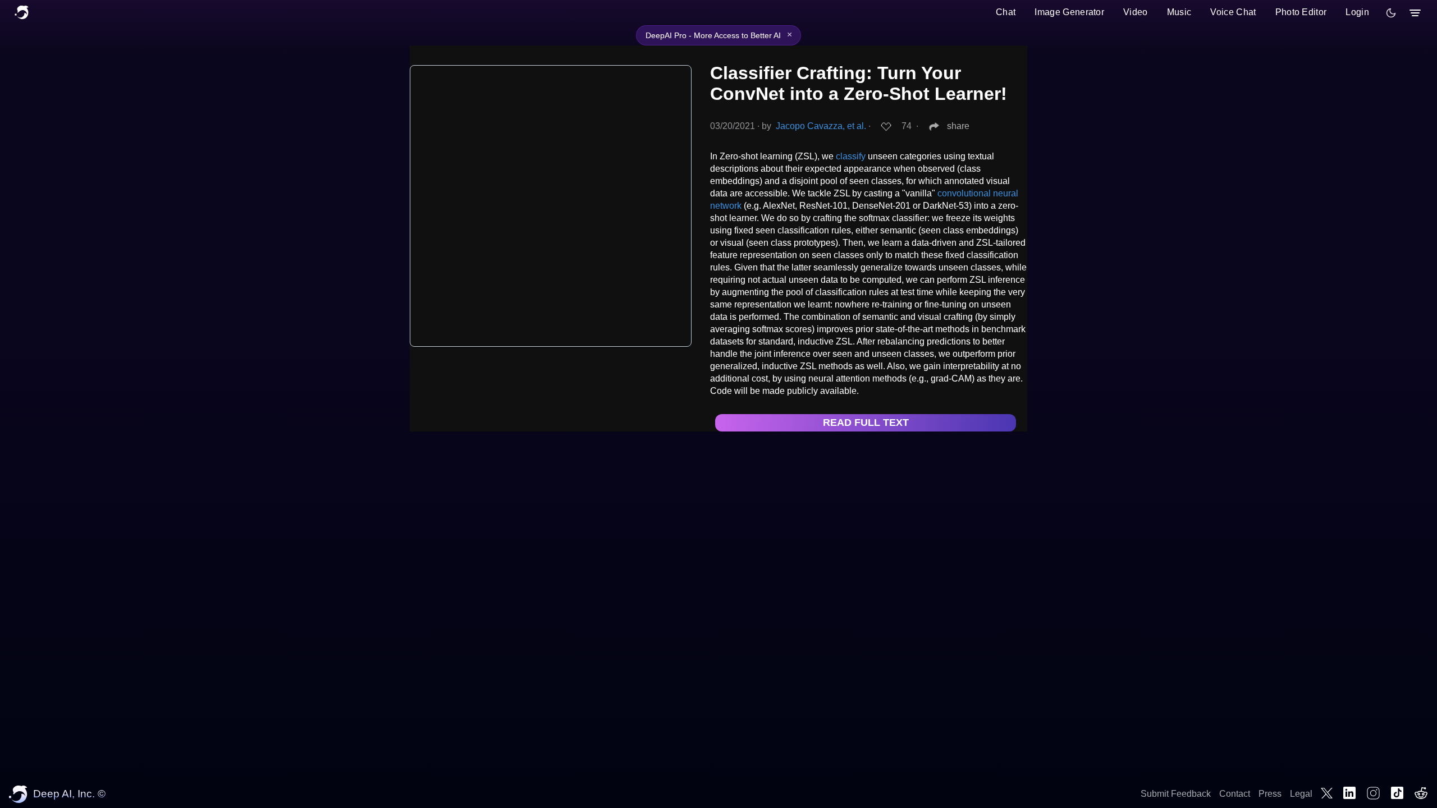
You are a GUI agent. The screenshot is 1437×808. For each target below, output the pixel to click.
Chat (1005, 12)
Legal (1301, 793)
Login (1357, 12)
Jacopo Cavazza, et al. (821, 126)
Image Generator (1069, 12)
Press (1270, 793)
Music (1179, 12)
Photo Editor (1301, 12)
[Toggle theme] (1391, 13)
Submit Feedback (1176, 793)
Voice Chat (1233, 12)
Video (1135, 12)
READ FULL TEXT (866, 422)
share (958, 126)
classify (851, 156)
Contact (1234, 793)
